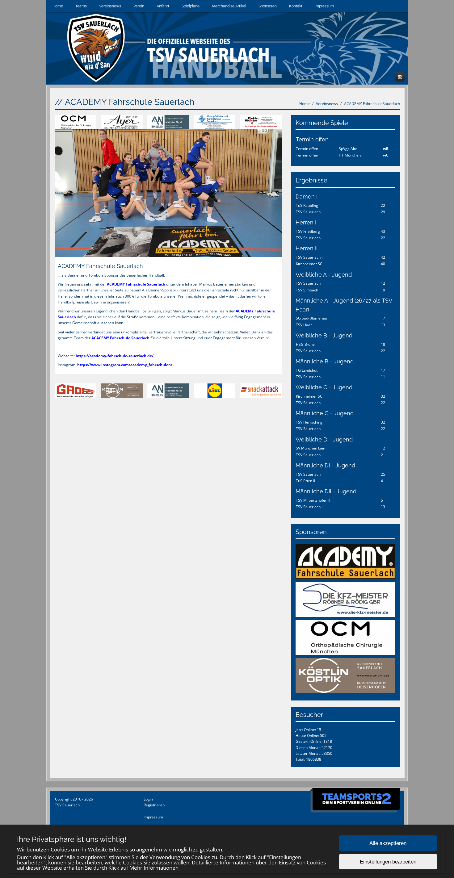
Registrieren (154, 805)
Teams (81, 6)
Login (148, 799)
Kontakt (295, 6)
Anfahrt (163, 6)
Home (58, 6)
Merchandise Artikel (229, 6)
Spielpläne (191, 6)
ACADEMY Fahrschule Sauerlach (372, 103)
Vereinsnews (110, 6)
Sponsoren (268, 6)
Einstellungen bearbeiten (388, 862)
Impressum (324, 6)
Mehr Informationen (154, 867)
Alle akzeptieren (387, 843)
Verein (138, 6)
